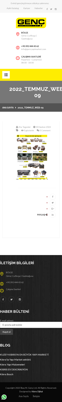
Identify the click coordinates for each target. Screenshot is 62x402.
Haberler (39, 8)
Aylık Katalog (13, 8)
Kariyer (26, 8)
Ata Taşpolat (24, 127)
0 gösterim (28, 130)
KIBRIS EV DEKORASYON (14, 369)
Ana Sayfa (8, 107)
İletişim (36, 396)
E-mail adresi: (7, 320)
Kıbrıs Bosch (6, 374)
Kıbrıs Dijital (37, 391)
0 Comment (45, 130)
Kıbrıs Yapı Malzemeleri (12, 364)
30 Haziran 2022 (43, 127)
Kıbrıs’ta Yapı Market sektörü (15, 359)
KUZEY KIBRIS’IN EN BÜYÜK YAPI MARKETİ (24, 354)
